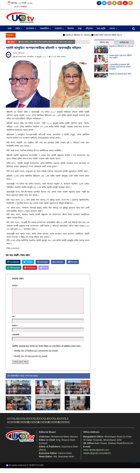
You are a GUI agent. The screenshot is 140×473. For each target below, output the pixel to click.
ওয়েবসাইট (15, 334)
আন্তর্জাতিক (44, 28)
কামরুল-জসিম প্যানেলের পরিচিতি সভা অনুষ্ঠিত (104, 35)
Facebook (14, 262)
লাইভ (18, 28)
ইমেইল (15, 325)
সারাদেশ (58, 28)
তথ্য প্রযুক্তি (101, 28)
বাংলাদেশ (30, 28)
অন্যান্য (113, 28)
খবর (22, 42)
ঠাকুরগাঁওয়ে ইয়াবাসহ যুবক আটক (120, 74)
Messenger (42, 262)
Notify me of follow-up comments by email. (36, 351)
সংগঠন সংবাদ (62, 42)
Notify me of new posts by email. (31, 356)
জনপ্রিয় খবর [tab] (124, 42)
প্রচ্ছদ (12, 42)
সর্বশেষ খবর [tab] (104, 42)
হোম (9, 28)
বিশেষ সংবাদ (53, 42)
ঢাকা (31, 42)
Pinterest (30, 268)
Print (44, 268)
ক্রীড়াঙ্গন (89, 28)
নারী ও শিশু (37, 42)
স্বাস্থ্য (80, 28)
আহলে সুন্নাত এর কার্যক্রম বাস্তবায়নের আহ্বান (75, 404)
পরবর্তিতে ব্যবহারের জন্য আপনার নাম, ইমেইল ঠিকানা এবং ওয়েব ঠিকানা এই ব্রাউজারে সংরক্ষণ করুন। (47, 346)
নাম (14, 316)
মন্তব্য (15, 285)
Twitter (29, 262)
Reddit (73, 262)
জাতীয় (27, 42)
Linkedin (59, 262)
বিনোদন (71, 28)
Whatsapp (14, 268)
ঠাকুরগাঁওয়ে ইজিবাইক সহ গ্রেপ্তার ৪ (72, 35)
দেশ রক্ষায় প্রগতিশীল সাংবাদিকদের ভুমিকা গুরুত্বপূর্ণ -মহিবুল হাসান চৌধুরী (47, 403)
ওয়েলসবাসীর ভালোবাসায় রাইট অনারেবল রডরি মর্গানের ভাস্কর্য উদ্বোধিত (77, 388)
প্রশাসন (44, 42)
